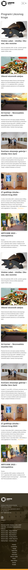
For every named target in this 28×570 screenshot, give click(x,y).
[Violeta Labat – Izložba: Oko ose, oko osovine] (14, 29)
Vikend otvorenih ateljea (12, 76)
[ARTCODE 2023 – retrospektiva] (14, 222)
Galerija (14, 562)
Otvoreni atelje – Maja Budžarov (8, 534)
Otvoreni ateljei (14, 556)
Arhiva (14, 558)
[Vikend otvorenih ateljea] (14, 65)
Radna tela (14, 550)
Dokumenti (14, 554)
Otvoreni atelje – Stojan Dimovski (9, 530)
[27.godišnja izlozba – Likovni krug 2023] (14, 181)
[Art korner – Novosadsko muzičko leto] (14, 101)
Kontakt (14, 564)
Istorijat (14, 548)
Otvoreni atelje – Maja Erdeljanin (9, 532)
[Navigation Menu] (23, 3)
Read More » (21, 208)
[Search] (25, 3)
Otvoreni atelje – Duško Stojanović (9, 538)
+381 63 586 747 (6, 510)
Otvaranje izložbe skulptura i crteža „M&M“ (11, 525)
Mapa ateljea (14, 560)
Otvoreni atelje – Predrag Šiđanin (9, 536)
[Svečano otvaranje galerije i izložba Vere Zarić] (14, 140)
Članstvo (14, 552)
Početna (14, 544)
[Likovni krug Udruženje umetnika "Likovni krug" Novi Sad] (8, 3)
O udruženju (14, 546)
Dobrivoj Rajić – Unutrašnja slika (9, 540)
